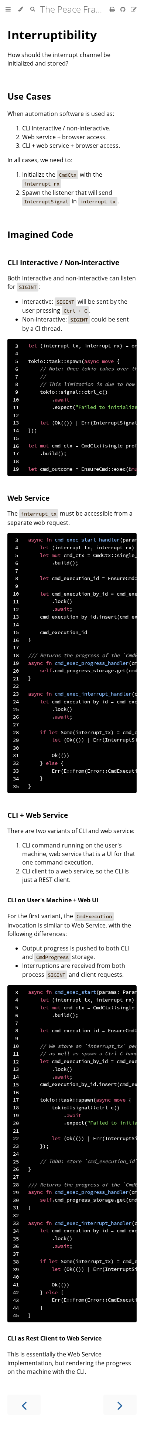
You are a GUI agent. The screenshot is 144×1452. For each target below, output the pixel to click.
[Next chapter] (120, 1405)
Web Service (28, 498)
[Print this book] (113, 9)
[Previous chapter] (24, 1405)
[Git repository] (124, 9)
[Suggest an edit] (133, 9)
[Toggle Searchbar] (32, 9)
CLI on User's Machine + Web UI (52, 900)
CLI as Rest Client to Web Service (54, 1338)
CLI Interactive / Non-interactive (63, 262)
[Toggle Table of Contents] (8, 9)
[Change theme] (20, 9)
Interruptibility (52, 35)
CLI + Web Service (37, 815)
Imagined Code (40, 234)
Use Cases (29, 96)
